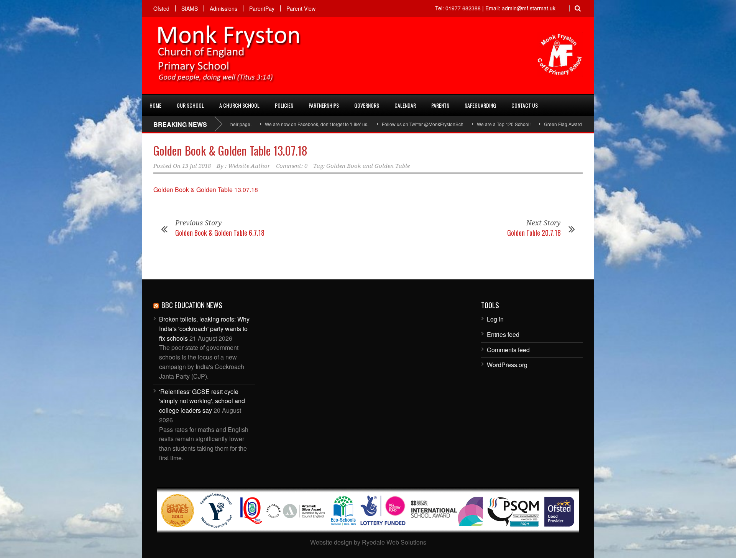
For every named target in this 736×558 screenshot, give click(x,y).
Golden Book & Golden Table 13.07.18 (230, 150)
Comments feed (508, 349)
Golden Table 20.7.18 (534, 233)
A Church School (239, 105)
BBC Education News (191, 304)
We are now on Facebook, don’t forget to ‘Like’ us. (295, 124)
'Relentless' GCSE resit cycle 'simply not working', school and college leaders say (202, 401)
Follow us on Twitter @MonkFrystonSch (401, 124)
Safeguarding (480, 105)
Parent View (300, 8)
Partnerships (324, 105)
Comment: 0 (291, 165)
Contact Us (524, 105)
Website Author (249, 165)
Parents (440, 105)
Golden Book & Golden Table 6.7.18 (219, 233)
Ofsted (161, 8)
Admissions (223, 8)
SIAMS (189, 8)
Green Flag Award (542, 124)
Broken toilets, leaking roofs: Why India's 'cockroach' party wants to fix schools (204, 329)
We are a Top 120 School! (482, 124)
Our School (190, 105)
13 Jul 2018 (196, 165)
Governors (366, 105)
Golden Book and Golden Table (368, 165)
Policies (284, 105)
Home (155, 105)
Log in (495, 319)
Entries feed (503, 334)
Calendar (405, 105)
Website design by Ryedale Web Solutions (368, 542)
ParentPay (261, 8)
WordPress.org (507, 364)
